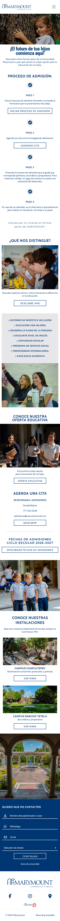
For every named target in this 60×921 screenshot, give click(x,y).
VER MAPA (30, 678)
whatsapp (30, 523)
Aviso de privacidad (30, 864)
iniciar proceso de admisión (30, 111)
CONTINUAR (30, 856)
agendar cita (30, 145)
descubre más (30, 303)
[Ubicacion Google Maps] (50, 896)
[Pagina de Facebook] (9, 896)
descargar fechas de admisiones (30, 550)
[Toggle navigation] (54, 7)
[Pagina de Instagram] (30, 896)
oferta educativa (30, 481)
